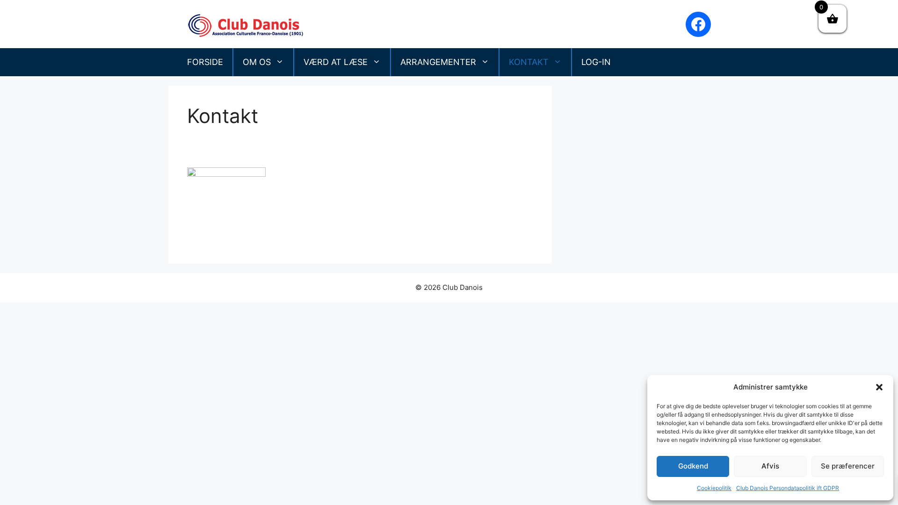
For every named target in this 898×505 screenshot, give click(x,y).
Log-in (596, 62)
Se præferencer (848, 466)
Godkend (693, 466)
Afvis (770, 466)
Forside (205, 62)
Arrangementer (438, 62)
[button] (879, 387)
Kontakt (529, 62)
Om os (257, 62)
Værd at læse (336, 62)
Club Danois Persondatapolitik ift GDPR (787, 487)
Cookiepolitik (714, 487)
